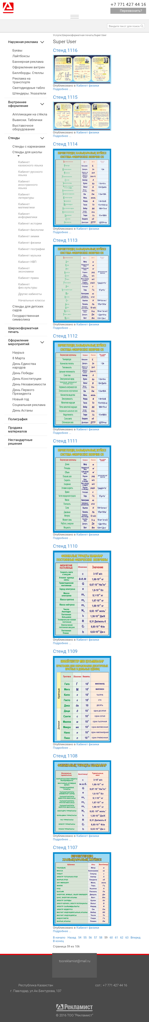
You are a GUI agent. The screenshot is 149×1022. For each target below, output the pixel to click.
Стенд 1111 (65, 441)
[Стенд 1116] (82, 69)
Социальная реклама (28, 405)
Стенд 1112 (65, 336)
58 (100, 937)
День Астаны (22, 410)
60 (111, 937)
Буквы (17, 50)
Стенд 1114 (65, 144)
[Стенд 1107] (82, 888)
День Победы (22, 373)
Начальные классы (31, 300)
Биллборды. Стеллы (28, 73)
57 (95, 937)
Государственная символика (25, 317)
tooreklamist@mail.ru (74, 961)
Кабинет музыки (29, 255)
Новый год (20, 399)
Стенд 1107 (65, 847)
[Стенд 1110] (82, 594)
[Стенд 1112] (82, 384)
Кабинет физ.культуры (27, 286)
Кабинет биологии (31, 230)
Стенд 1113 (65, 240)
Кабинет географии (31, 249)
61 (116, 937)
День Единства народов (24, 365)
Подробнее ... (62, 89)
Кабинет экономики (26, 270)
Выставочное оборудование (23, 127)
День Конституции (26, 379)
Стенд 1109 (65, 651)
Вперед (135, 937)
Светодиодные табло (28, 88)
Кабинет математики (26, 206)
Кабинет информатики (27, 215)
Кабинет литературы (26, 196)
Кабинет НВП (27, 262)
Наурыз (18, 352)
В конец (58, 941)
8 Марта (18, 358)
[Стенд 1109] (82, 699)
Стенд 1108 (65, 756)
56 (90, 937)
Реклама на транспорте (21, 80)
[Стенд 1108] (82, 797)
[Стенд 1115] (82, 116)
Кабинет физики (29, 242)
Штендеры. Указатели (29, 93)
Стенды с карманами (28, 146)
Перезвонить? (131, 11)
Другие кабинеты (30, 294)
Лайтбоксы (21, 56)
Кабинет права (28, 278)
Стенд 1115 (65, 97)
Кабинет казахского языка (30, 164)
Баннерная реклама (27, 62)
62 (121, 937)
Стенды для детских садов (27, 308)
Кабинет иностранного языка (28, 185)
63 (126, 937)
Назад (72, 937)
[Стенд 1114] (82, 187)
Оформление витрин (28, 67)
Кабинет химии (28, 236)
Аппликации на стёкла (29, 114)
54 (79, 937)
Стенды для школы (27, 152)
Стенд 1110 (65, 546)
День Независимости (29, 384)
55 (85, 937)
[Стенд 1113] (82, 283)
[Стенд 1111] (82, 489)
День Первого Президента (23, 391)
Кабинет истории (30, 223)
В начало (59, 937)
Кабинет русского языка (30, 173)
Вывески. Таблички (27, 120)
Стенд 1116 (65, 50)
